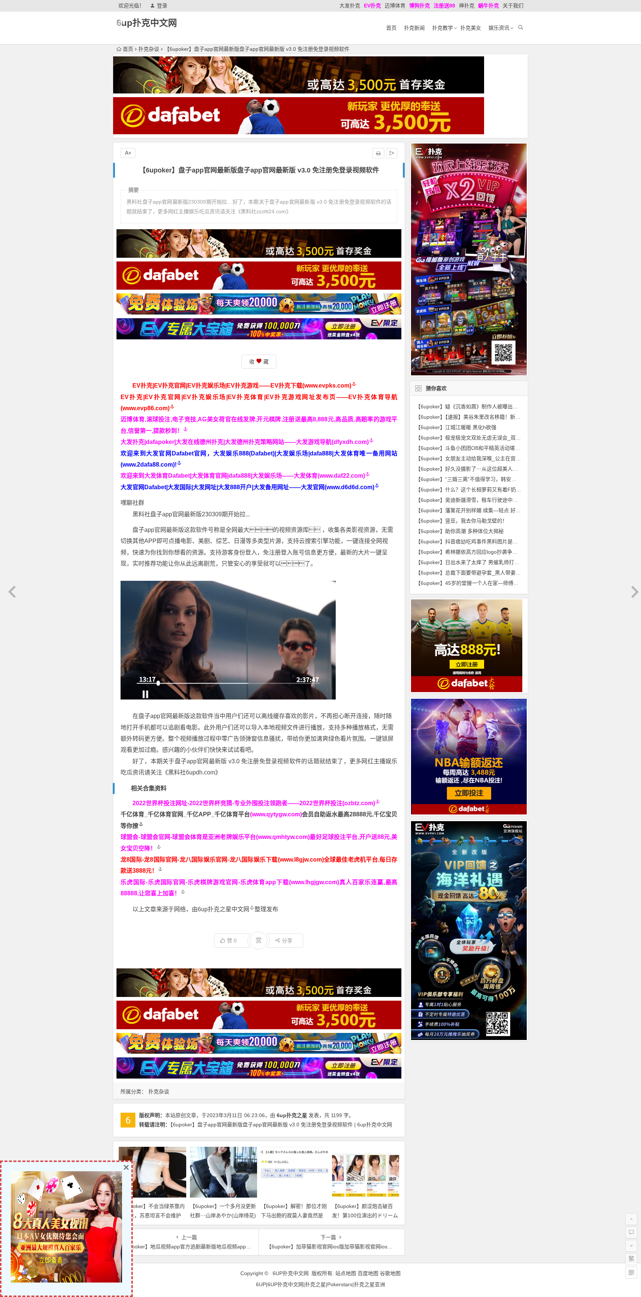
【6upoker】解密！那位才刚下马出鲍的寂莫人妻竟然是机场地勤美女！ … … (294, 1215)
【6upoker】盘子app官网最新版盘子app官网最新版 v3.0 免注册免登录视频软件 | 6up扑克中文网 (281, 1125)
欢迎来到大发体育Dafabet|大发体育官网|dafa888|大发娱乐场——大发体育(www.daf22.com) (243, 476)
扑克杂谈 (148, 49)
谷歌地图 (390, 1273)
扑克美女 (470, 28)
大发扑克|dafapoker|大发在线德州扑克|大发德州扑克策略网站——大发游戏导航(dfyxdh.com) (245, 442)
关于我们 (513, 6)
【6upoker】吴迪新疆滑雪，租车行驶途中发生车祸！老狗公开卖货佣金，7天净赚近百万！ (520, 500)
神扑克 (466, 6)
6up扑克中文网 (146, 23)
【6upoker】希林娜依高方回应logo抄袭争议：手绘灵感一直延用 (489, 552)
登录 (162, 6)
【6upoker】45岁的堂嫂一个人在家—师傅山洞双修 (474, 583)
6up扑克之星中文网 (223, 909)
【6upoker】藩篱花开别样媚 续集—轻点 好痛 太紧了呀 (479, 510)
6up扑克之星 (292, 1115)
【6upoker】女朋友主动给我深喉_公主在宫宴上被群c (477, 458)
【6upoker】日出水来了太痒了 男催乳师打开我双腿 (475, 562)
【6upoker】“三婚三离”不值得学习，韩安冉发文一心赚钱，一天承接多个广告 (504, 479)
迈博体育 (395, 6)
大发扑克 (349, 6)
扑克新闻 (414, 28)
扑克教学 (442, 28)
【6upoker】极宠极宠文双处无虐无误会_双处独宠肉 (475, 438)
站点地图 (345, 1273)
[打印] (378, 153)
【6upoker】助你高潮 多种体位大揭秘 (459, 531)
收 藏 (259, 362)
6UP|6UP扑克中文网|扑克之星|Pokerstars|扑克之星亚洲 (320, 1284)
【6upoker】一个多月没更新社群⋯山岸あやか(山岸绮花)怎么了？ (223, 1215)
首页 (391, 28)
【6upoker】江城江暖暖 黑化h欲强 (455, 427)
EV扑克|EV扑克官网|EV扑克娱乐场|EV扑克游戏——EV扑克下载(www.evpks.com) (241, 385)
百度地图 (368, 1273)
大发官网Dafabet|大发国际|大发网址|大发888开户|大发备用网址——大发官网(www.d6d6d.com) (247, 487)
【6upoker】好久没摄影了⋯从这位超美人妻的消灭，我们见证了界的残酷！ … (506, 469)
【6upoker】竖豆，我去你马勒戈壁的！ (461, 521)
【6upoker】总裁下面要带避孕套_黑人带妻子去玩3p (476, 573)
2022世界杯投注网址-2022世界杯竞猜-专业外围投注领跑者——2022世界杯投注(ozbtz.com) (253, 803)
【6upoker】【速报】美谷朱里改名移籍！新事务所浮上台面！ (486, 417)
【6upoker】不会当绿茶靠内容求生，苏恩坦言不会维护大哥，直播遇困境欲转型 (152, 1215)
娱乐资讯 (499, 28)
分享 (287, 941)
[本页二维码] (631, 1272)
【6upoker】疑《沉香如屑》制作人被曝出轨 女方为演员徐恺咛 (488, 406)
